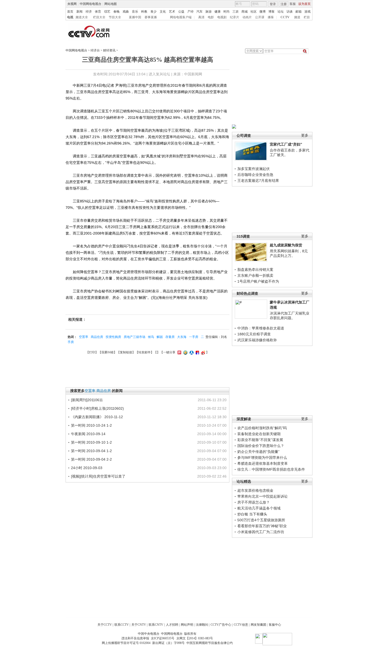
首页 (70, 11)
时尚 (226, 11)
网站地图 (110, 4)
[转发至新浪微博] (202, 352)
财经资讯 (109, 50)
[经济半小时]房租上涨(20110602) (97, 408)
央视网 (72, 4)
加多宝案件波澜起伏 (253, 169)
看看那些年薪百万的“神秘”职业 (262, 526)
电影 (211, 17)
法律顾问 (202, 624)
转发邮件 (144, 352)
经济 (89, 11)
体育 (98, 11)
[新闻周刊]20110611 (87, 400)
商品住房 (97, 337)
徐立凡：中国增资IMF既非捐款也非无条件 (271, 469)
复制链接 (126, 352)
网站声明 (187, 624)
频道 (297, 17)
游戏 (307, 11)
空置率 (83, 337)
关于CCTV (104, 624)
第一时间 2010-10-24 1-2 (91, 425)
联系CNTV (156, 624)
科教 (144, 11)
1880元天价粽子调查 (254, 334)
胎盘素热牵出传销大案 (255, 269)
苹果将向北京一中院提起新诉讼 (262, 496)
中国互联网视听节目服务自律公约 (209, 643)
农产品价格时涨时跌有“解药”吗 (262, 428)
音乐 (135, 11)
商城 (244, 11)
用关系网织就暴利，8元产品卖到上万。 (289, 253)
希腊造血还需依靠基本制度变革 (262, 463)
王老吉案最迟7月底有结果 (258, 180)
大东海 (181, 337)
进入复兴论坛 (159, 74)
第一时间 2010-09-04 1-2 (91, 451)
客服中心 (275, 624)
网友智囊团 (258, 624)
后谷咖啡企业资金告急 (255, 175)
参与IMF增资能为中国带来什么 (262, 457)
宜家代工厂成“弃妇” (286, 144)
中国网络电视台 (90, 4)
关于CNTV (138, 624)
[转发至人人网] (191, 352)
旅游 (208, 11)
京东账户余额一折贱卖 (255, 275)
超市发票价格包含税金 (255, 490)
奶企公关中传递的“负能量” (258, 452)
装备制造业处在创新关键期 (259, 434)
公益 (181, 11)
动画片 (247, 17)
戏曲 (126, 11)
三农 (235, 11)
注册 (284, 4)
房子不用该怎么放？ (253, 502)
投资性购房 (113, 337)
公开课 (259, 17)
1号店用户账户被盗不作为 (258, 281)
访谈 (289, 11)
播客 (271, 17)
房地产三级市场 (134, 337)
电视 (70, 17)
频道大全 (82, 17)
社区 (253, 11)
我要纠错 (107, 352)
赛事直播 (151, 17)
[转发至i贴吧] (196, 352)
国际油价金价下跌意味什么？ (260, 446)
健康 (217, 11)
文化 (163, 11)
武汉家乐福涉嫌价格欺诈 (257, 340)
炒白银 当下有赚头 (252, 514)
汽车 (199, 11)
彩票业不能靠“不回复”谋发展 (260, 440)
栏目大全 (99, 17)
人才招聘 (172, 624)
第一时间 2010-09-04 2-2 (91, 459)
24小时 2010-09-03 (86, 468)
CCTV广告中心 (221, 624)
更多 (304, 135)
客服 (293, 4)
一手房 (193, 337)
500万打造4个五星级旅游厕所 (261, 520)
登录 (273, 4)
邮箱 (298, 11)
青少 (153, 11)
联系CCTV (121, 624)
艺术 (172, 11)
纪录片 (234, 17)
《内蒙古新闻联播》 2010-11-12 (97, 417)
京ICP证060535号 (162, 638)
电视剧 (222, 17)
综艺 (107, 11)
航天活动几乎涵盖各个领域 (259, 508)
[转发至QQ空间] (184, 352)
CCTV (285, 17)
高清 (201, 17)
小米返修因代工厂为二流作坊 (260, 532)
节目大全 (115, 17)
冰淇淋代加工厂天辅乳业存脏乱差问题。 (289, 315)
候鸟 (151, 337)
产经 (190, 11)
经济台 (95, 50)
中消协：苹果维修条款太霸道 (260, 328)
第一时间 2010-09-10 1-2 (91, 442)
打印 (92, 352)
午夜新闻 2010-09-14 (88, 434)
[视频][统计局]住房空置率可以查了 (98, 476)
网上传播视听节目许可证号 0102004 (126, 643)
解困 (160, 337)
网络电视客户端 (181, 17)
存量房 (170, 337)
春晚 (116, 11)
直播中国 (135, 17)
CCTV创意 (241, 624)
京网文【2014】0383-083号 (194, 638)
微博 (262, 11)
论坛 (280, 11)
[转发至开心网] (178, 352)
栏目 (307, 17)
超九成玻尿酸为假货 (286, 245)
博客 (271, 11)
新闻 (79, 11)
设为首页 (304, 4)
